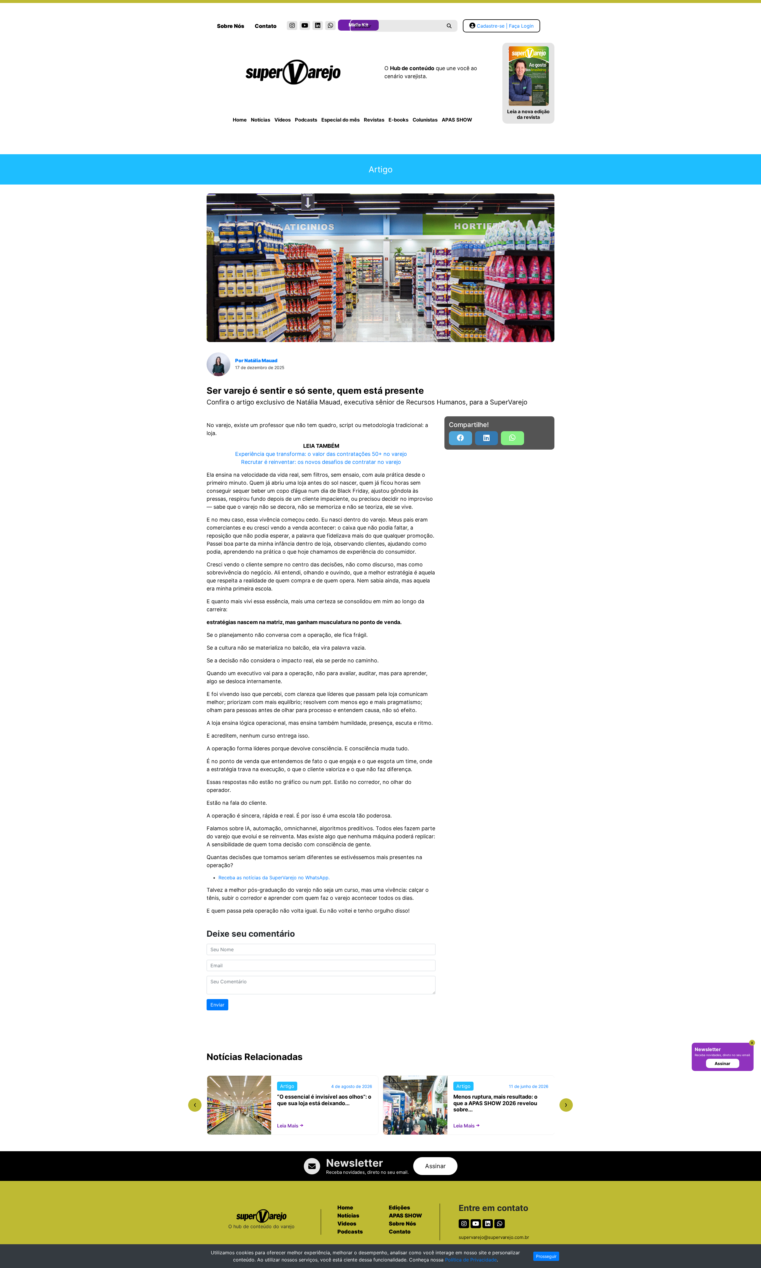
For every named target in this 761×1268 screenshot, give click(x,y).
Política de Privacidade (471, 1260)
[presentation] (195, 1105)
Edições (399, 1207)
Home (240, 120)
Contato (265, 26)
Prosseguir (546, 1256)
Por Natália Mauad (256, 360)
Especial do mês (340, 120)
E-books (398, 120)
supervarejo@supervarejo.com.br (494, 1237)
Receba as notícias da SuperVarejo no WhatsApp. (274, 877)
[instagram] (292, 25)
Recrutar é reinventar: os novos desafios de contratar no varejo (321, 462)
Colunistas (425, 120)
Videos (346, 1223)
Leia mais (287, 1126)
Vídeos (282, 120)
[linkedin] (317, 25)
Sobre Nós (230, 26)
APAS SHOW (457, 120)
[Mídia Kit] (343, 26)
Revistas (374, 120)
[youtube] (305, 25)
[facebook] (460, 438)
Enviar (217, 1005)
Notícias (260, 120)
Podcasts (306, 120)
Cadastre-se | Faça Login (505, 26)
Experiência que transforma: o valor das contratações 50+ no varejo (321, 454)
